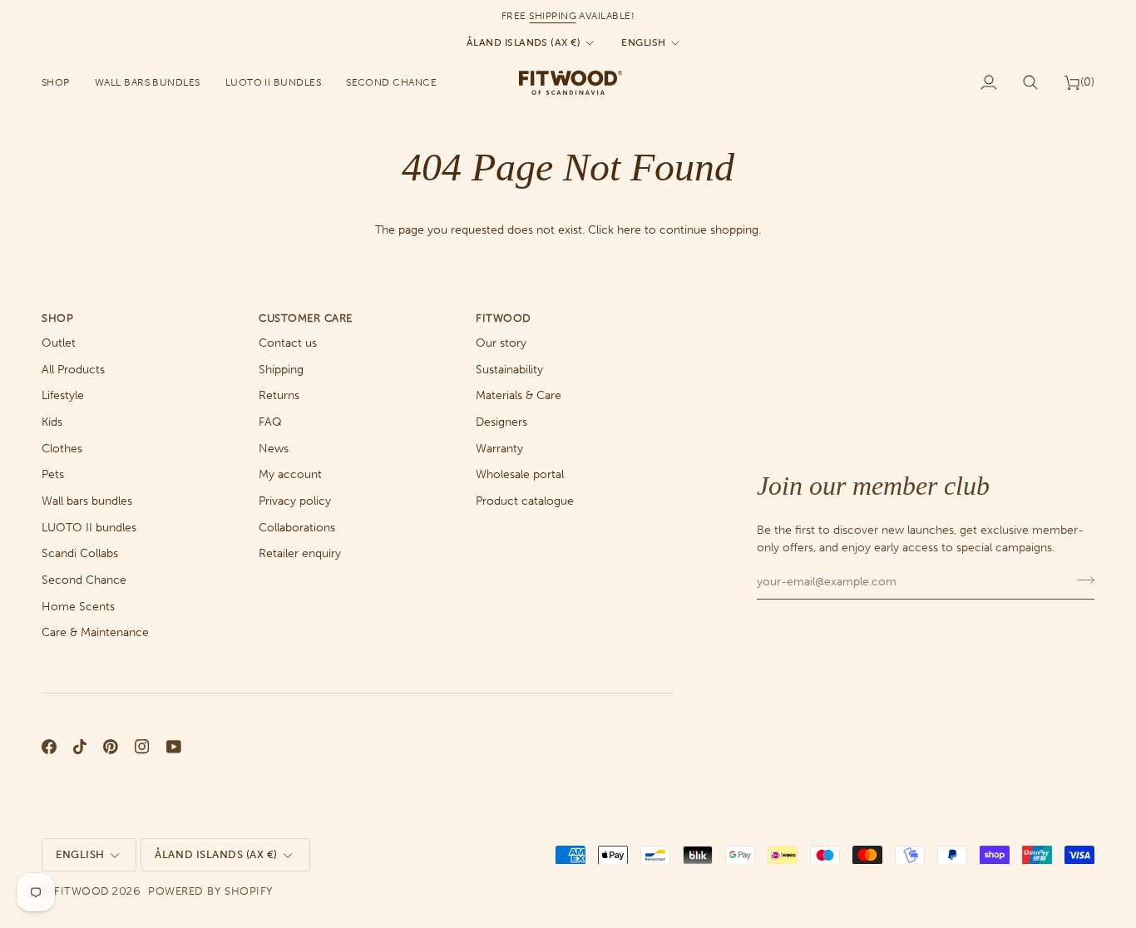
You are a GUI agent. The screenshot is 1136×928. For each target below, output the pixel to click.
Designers (501, 422)
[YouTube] (173, 746)
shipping (552, 16)
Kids (52, 422)
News (274, 449)
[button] (62, 82)
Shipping (281, 370)
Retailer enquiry (300, 553)
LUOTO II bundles (89, 528)
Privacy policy (295, 501)
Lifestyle (63, 395)
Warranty (499, 449)
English (643, 42)
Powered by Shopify (210, 891)
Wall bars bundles (87, 501)
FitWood (82, 891)
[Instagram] (142, 746)
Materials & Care (518, 395)
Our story (501, 343)
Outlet (59, 343)
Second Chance (84, 580)
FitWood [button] (503, 318)
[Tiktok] (79, 746)
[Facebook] (49, 746)
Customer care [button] (306, 318)
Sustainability (509, 370)
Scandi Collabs (80, 553)
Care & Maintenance (95, 632)
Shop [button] (57, 318)
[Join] (1080, 579)
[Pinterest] (110, 746)
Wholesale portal (520, 474)
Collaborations (297, 528)
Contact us (288, 343)
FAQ (270, 422)
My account (290, 474)
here (629, 230)
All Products (73, 370)
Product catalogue (525, 501)
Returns (279, 395)
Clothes (62, 449)
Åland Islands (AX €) (523, 42)
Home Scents (78, 607)
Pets (53, 474)
